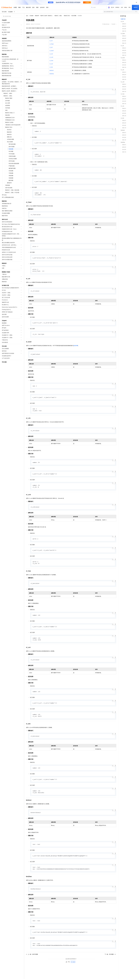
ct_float (52, 44)
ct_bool (52, 50)
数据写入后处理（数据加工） (47, 15)
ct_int (51, 40)
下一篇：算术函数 (109, 954)
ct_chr (51, 54)
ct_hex (51, 60)
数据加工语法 (67, 15)
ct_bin (51, 67)
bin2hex (52, 73)
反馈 (74, 961)
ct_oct (51, 64)
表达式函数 (73, 15)
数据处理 (37, 15)
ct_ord (51, 57)
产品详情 (113, 24)
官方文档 (4, 11)
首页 (27, 15)
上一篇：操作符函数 (33, 954)
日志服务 (10, 11)
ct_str (51, 47)
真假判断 (76, 345)
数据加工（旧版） (58, 15)
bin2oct (52, 70)
